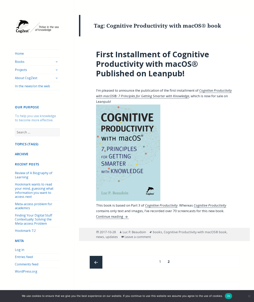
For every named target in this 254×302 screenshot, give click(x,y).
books (157, 232)
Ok (228, 295)
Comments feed (26, 264)
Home (19, 53)
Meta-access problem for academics (33, 206)
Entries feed (24, 257)
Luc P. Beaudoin (134, 232)
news (100, 237)
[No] (249, 296)
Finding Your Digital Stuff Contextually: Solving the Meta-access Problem (33, 219)
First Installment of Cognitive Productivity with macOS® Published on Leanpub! (152, 64)
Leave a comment (138, 237)
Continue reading (112, 216)
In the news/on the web (32, 86)
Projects (21, 70)
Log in (19, 250)
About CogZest (26, 78)
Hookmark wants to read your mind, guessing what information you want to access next (34, 190)
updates (112, 237)
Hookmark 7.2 (25, 230)
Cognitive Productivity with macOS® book (195, 232)
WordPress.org (26, 271)
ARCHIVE (21, 154)
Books (19, 61)
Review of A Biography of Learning (33, 175)
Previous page (96, 262)
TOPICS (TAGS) (26, 144)
